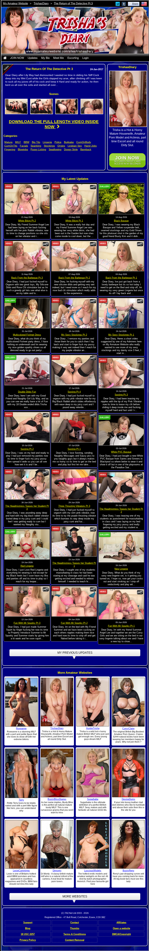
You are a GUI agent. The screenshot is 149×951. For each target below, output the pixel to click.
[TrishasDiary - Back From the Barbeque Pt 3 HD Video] (27, 256)
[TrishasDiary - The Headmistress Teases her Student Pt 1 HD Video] (74, 541)
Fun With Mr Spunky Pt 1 (121, 626)
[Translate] (144, 3)
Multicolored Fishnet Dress (27, 334)
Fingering (9, 149)
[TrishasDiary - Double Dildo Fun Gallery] (27, 370)
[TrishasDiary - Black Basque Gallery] (121, 199)
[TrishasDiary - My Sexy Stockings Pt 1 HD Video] (121, 313)
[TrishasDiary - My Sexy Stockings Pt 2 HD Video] (74, 313)
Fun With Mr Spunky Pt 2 (74, 623)
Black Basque (121, 220)
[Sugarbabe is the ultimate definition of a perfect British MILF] (92, 772)
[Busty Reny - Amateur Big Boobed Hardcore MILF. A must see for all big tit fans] (128, 844)
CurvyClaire (128, 728)
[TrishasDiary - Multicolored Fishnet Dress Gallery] (27, 313)
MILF (18, 142)
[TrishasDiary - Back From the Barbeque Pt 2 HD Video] (74, 256)
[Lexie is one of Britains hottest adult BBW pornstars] (21, 844)
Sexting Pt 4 (74, 391)
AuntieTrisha (92, 728)
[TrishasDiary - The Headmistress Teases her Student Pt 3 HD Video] (27, 484)
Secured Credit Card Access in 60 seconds (127, 160)
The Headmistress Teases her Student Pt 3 (27, 507)
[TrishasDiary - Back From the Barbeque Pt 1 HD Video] (121, 256)
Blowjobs (23, 149)
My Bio (45, 58)
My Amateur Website (15, 3)
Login (85, 58)
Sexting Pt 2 (27, 449)
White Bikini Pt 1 (74, 220)
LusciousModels (92, 870)
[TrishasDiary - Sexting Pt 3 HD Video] (121, 373)
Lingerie (47, 142)
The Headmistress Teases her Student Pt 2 (121, 510)
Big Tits (36, 142)
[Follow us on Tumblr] (124, 3)
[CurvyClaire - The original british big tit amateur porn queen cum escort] (128, 702)
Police (58, 142)
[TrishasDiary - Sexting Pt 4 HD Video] (74, 370)
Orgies (61, 145)
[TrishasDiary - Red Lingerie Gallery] (27, 544)
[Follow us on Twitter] (118, 3)
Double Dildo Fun (27, 391)
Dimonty (57, 870)
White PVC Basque (121, 452)
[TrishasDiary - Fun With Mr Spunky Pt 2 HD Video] (74, 601)
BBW (26, 142)
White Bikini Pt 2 (27, 220)
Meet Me (58, 58)
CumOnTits (10, 145)
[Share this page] (133, 3)
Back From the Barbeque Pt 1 (121, 277)
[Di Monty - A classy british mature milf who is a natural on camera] (57, 844)
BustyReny (128, 870)
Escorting (73, 58)
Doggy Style (71, 149)
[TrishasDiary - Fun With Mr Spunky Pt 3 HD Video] (27, 601)
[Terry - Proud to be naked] (21, 773)
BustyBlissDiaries (57, 799)
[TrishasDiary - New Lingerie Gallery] (121, 547)
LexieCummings (21, 870)
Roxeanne (21, 728)
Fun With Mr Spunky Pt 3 (27, 623)
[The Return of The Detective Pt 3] (16, 106)
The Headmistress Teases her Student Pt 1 (74, 564)
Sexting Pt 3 (121, 394)
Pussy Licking (38, 149)
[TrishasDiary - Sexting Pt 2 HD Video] (27, 427)
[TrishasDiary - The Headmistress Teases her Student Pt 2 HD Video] (121, 487)
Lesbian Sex (75, 145)
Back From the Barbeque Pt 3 (27, 277)
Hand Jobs (90, 145)
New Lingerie (121, 569)
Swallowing (55, 149)
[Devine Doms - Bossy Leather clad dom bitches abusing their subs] (128, 772)
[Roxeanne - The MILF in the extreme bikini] (21, 702)
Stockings (49, 145)
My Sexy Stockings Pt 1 (121, 334)
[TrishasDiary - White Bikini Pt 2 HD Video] (27, 199)
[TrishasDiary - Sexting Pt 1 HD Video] (74, 427)
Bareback (85, 149)
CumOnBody (83, 142)
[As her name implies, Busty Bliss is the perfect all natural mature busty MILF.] (57, 772)
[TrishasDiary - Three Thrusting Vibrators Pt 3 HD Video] (74, 484)
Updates (33, 58)
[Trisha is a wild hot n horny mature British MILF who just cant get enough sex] (92, 702)
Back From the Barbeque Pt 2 (74, 277)
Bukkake (69, 142)
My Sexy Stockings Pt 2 (74, 334)
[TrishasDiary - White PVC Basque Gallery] (121, 430)
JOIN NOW (17, 58)
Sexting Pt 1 (74, 449)
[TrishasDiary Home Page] (4, 57)
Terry (21, 800)
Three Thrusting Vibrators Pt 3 (74, 506)
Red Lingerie (27, 566)
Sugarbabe (92, 799)
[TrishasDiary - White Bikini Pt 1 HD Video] (74, 199)
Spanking (36, 145)
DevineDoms (128, 799)
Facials (24, 145)
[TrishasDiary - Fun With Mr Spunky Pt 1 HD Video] (121, 604)
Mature (8, 142)
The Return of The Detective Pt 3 (73, 3)
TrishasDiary (41, 3)
